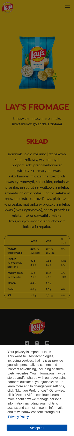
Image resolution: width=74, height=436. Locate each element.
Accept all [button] (37, 428)
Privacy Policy (18, 417)
